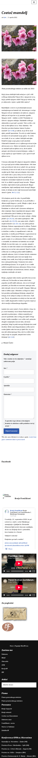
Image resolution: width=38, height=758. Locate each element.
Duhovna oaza (6, 719)
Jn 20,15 (11, 218)
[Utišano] (30, 571)
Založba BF (5, 730)
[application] (19, 563)
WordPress (24, 646)
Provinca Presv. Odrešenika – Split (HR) (15, 745)
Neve (12, 646)
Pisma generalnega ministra (11, 697)
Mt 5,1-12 (15, 192)
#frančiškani (23, 543)
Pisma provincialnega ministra (12, 701)
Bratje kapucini (7, 709)
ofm (5, 17)
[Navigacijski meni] (33, 2)
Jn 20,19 (13, 221)
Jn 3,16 (11, 337)
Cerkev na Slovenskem (10, 716)
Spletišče (7, 386)
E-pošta (7, 377)
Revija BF (5, 668)
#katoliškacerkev (18, 545)
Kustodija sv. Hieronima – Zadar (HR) (14, 741)
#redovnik (8, 545)
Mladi (3, 658)
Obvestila (5, 661)
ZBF (3, 672)
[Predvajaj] (4, 571)
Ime (5, 368)
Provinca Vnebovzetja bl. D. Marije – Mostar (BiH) (19, 756)
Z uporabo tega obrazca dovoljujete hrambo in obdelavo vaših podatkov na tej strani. (19, 423)
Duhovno (5, 654)
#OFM (27, 545)
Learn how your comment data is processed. (19, 438)
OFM (3, 665)
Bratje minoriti (6, 712)
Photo (10, 549)
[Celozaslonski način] (34, 571)
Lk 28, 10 (17, 224)
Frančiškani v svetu (8, 723)
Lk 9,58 (11, 131)
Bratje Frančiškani (16, 510)
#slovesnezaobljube (12, 543)
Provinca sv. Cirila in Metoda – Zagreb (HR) (16, 749)
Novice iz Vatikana (8, 727)
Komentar (8, 394)
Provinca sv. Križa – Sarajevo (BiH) (14, 752)
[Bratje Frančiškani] (7, 496)
